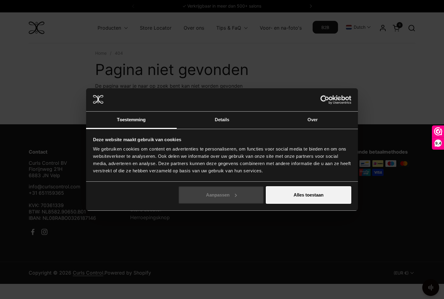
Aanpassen (218, 194)
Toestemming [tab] (131, 119)
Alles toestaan (308, 194)
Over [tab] (312, 119)
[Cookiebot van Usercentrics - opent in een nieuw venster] (324, 99)
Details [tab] (222, 119)
